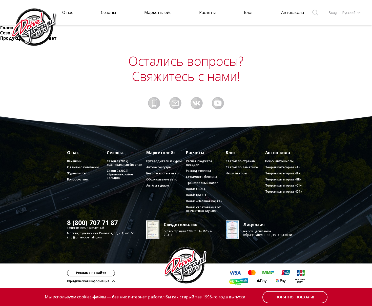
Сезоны (108, 12)
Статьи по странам (240, 161)
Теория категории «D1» (283, 191)
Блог (248, 12)
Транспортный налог (202, 183)
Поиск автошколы (279, 161)
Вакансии (74, 161)
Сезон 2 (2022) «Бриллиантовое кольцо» (120, 174)
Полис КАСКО (196, 195)
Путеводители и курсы (164, 161)
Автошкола (292, 12)
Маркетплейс (157, 12)
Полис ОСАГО (196, 189)
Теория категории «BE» (283, 179)
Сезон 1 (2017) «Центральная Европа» (124, 163)
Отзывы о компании (83, 167)
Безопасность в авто (162, 173)
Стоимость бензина (201, 177)
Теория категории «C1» (283, 185)
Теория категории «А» (282, 167)
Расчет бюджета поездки (199, 163)
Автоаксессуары (158, 167)
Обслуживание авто (161, 179)
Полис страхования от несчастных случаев (203, 209)
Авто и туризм (157, 185)
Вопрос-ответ (78, 179)
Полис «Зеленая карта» (204, 201)
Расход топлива (198, 171)
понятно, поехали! (295, 297)
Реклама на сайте (91, 273)
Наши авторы (236, 173)
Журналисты (76, 173)
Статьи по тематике (242, 167)
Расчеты (207, 12)
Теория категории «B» (282, 173)
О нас (67, 12)
